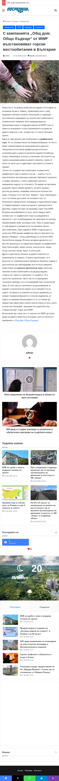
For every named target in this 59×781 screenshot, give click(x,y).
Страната (39, 27)
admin (7, 56)
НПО (19, 27)
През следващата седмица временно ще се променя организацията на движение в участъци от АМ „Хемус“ (44, 472)
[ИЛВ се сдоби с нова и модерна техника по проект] (15, 457)
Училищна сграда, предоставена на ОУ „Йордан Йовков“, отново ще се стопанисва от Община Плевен (37, 669)
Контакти (37, 771)
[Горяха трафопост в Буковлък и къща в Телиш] (10, 658)
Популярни (15, 607)
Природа (28, 27)
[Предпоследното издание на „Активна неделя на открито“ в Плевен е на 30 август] (10, 632)
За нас (20, 771)
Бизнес (16, 21)
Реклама (28, 771)
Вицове (6, 752)
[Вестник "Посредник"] (18, 10)
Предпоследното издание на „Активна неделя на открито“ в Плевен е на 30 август (35, 631)
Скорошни (44, 607)
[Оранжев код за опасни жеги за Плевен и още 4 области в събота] (15, 492)
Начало (8, 21)
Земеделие (24, 21)
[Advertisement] (29, 713)
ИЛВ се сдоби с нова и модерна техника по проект (13, 470)
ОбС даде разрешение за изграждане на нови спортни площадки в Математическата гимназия (38, 644)
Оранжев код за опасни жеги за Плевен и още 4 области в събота (13, 505)
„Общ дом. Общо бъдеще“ (26, 320)
